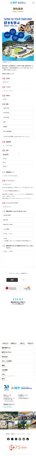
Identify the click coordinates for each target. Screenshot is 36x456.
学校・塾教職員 (7, 131)
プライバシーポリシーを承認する (18, 273)
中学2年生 (6, 113)
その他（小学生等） (16, 136)
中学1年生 (6, 108)
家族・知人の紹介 (8, 224)
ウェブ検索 (6, 229)
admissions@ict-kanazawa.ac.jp (7, 406)
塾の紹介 (5, 220)
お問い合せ (13, 434)
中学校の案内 (7, 215)
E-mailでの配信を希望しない (11, 191)
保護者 (5, 127)
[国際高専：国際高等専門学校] (18, 3)
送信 (12, 280)
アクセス (28, 434)
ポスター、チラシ (7, 234)
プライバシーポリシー (21, 434)
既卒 (4, 122)
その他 (17, 239)
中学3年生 (6, 117)
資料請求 (8, 434)
